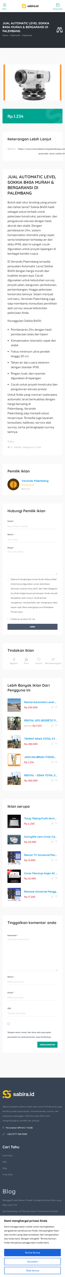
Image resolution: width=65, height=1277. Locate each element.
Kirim (32, 627)
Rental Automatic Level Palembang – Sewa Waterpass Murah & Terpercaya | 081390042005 (41, 702)
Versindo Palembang (35, 480)
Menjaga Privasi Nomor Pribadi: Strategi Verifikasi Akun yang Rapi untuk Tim (31, 1202)
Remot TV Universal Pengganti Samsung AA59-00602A (41, 855)
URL (9, 1008)
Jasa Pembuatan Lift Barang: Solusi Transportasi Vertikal (30, 1211)
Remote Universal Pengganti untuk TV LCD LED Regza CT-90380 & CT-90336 (41, 891)
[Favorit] (56, 707)
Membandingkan (53, 663)
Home (5, 35)
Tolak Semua (32, 1270)
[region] (32, 1246)
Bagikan (14, 663)
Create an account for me (23, 619)
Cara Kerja (7, 1155)
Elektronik (15, 35)
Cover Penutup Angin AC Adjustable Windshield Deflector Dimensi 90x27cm (41, 873)
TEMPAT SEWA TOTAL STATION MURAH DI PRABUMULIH (41, 738)
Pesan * (11, 547)
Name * (11, 534)
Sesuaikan (32, 1261)
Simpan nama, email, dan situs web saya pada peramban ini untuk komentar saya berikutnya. (30, 1034)
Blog (4, 1168)
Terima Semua (32, 1252)
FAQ (4, 1161)
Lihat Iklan (7, 1174)
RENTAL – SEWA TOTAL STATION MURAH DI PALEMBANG (41, 775)
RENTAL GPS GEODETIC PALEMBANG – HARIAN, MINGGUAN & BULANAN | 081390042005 (41, 720)
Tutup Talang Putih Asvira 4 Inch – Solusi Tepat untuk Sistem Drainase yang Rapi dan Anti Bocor (41, 818)
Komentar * (13, 935)
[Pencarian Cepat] (59, 30)
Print (26, 663)
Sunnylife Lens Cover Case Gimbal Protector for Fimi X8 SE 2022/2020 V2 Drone (41, 836)
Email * (11, 521)
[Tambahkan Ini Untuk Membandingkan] (52, 707)
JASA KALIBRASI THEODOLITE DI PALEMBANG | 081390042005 (41, 757)
